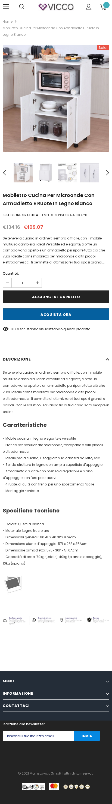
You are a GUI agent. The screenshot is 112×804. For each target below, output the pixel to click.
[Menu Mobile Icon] (6, 7)
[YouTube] (80, 754)
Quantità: (11, 273)
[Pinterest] (48, 754)
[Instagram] (37, 754)
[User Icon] (89, 7)
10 (12, 329)
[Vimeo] (91, 754)
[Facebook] (4, 754)
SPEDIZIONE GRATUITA (20, 215)
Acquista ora (56, 314)
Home (8, 21)
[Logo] (56, 6)
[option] (56, 98)
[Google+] (26, 754)
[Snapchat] (69, 754)
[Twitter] (15, 754)
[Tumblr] (58, 754)
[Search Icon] (21, 7)
